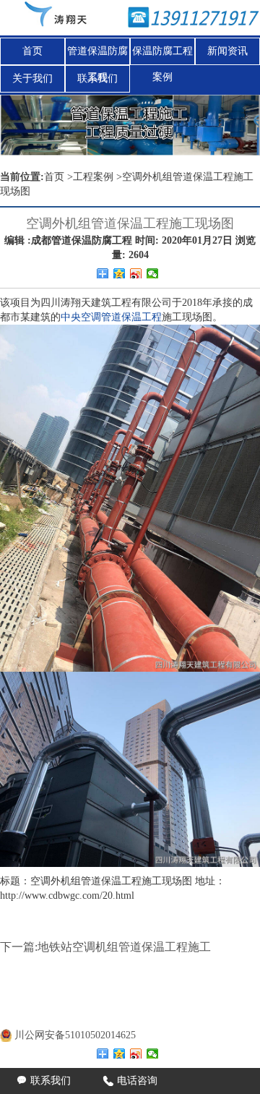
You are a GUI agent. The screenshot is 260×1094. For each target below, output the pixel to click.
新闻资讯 (227, 51)
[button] (240, 125)
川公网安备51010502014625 (75, 1035)
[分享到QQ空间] (119, 273)
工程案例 (93, 176)
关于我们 (32, 78)
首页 (32, 51)
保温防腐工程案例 (162, 55)
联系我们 (97, 78)
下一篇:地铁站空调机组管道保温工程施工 (105, 947)
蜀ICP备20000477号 (85, 1017)
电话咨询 (130, 1080)
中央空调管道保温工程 (111, 317)
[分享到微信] (153, 273)
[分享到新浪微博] (136, 273)
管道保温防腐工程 (97, 55)
